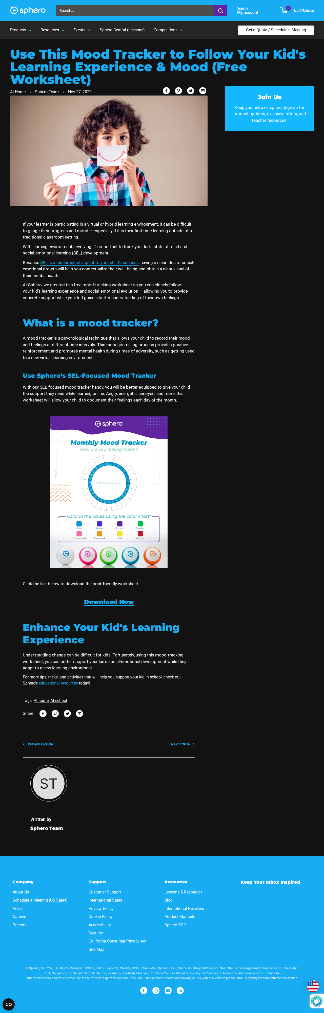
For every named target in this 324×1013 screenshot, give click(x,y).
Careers (19, 916)
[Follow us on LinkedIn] (180, 990)
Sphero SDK (175, 925)
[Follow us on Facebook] (143, 990)
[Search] (220, 10)
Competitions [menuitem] (165, 30)
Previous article (40, 744)
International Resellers (184, 908)
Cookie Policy (101, 916)
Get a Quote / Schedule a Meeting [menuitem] (276, 30)
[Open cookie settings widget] (9, 1004)
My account (248, 12)
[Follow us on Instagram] (155, 990)
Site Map (97, 949)
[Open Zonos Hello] (313, 986)
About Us (21, 892)
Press (18, 908)
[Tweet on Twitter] (190, 90)
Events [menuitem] (79, 30)
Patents (19, 925)
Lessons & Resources (183, 892)
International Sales (105, 900)
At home (41, 700)
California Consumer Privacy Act (117, 941)
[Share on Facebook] (166, 90)
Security (96, 933)
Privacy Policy (101, 908)
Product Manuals (180, 916)
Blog (169, 900)
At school (58, 700)
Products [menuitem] (18, 30)
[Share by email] (202, 90)
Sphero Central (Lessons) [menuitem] (122, 30)
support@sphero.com (260, 978)
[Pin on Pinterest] (178, 90)
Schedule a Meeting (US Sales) (40, 900)
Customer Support (105, 892)
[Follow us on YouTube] (168, 990)
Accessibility (100, 925)
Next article (180, 744)
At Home (18, 91)
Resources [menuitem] (49, 30)
